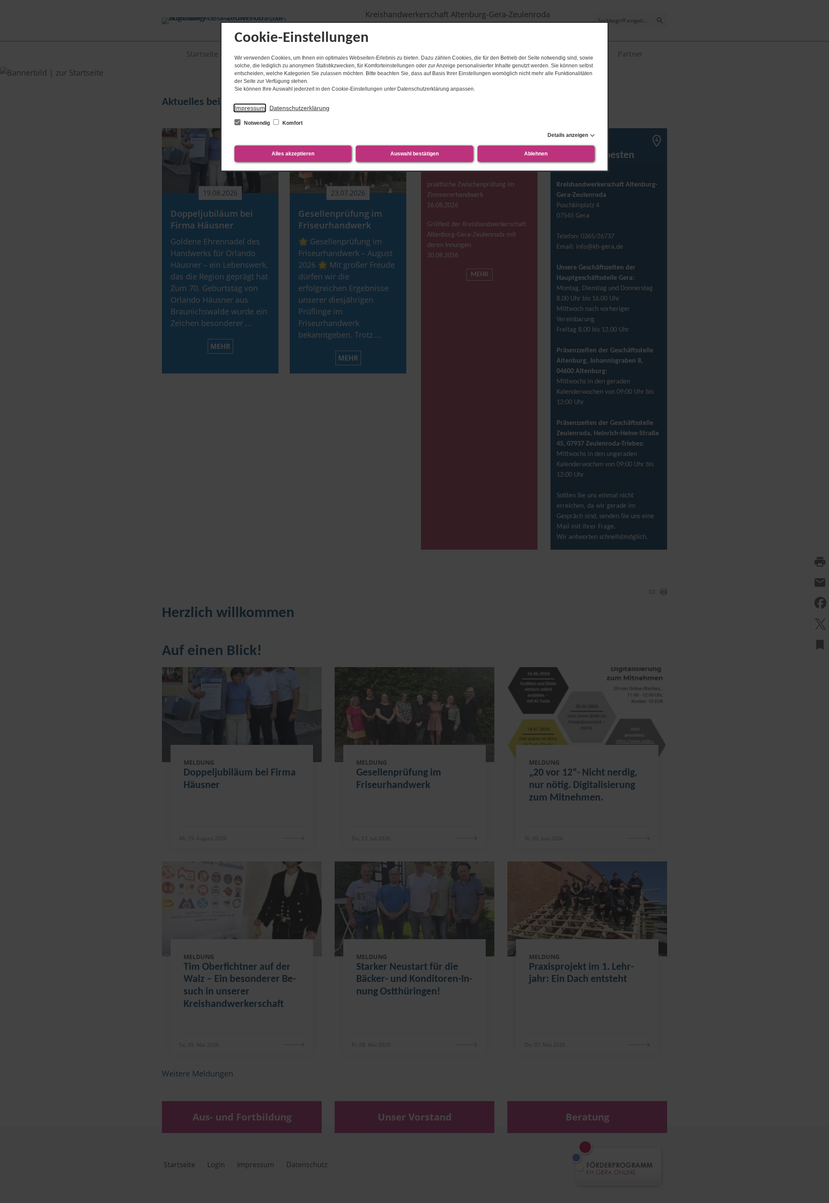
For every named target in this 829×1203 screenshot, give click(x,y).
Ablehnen (535, 154)
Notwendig (257, 123)
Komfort (292, 123)
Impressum (249, 107)
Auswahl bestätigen (414, 154)
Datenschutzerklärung (299, 107)
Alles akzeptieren (293, 154)
